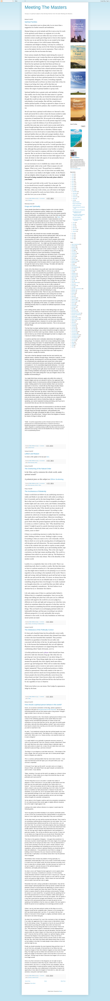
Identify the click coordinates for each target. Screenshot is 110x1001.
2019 (73, 186)
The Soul (73, 340)
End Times (73, 259)
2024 (73, 177)
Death (72, 258)
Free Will (73, 268)
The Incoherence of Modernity (35, 491)
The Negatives (74, 337)
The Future (73, 328)
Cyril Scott (73, 256)
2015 (73, 235)
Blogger (60, 991)
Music (72, 294)
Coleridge (73, 251)
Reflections (30, 200)
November (75, 193)
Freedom (73, 270)
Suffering (73, 320)
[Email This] (47, 198)
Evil (72, 264)
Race (72, 308)
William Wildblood (75, 157)
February (75, 229)
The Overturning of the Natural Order (38, 469)
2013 (73, 238)
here (59, 217)
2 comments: (42, 445)
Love (72, 287)
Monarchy (73, 291)
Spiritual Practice (31, 447)
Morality (73, 293)
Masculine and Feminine (76, 288)
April (74, 225)
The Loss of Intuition (77, 217)
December (75, 191)
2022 (73, 181)
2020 (73, 184)
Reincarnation (74, 311)
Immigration (73, 274)
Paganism (73, 299)
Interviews (73, 279)
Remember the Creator (76, 313)
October (74, 195)
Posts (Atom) (32, 983)
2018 (73, 188)
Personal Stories (74, 300)
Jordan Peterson (74, 282)
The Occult (73, 339)
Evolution (73, 265)
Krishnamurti (74, 285)
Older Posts (63, 981)
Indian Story (73, 276)
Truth (72, 345)
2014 (73, 237)
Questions (30, 977)
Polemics (36, 485)
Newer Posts (27, 981)
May (74, 224)
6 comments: (42, 621)
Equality (73, 262)
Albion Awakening (31, 462)
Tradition (73, 343)
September (75, 196)
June (74, 222)
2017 (73, 190)
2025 (73, 175)
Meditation (73, 290)
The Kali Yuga (34, 623)
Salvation (73, 316)
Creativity (73, 254)
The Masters (73, 333)
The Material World (40, 623)
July (74, 200)
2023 (73, 179)
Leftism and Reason (32, 454)
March (74, 227)
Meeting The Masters (46, 7)
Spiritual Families (31, 22)
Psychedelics (74, 305)
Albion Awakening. (57, 479)
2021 (73, 182)
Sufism (72, 322)
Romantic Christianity (75, 314)
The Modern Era (74, 336)
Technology (73, 323)
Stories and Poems (75, 319)
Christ (72, 250)
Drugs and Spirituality (32, 206)
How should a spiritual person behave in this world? (43, 705)
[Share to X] (50, 198)
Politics (36, 462)
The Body (73, 325)
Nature (72, 296)
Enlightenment (74, 261)
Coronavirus (73, 253)
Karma (72, 284)
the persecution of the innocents (47, 709)
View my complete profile (75, 168)
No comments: (42, 198)
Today (72, 342)
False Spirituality (74, 267)
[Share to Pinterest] (53, 198)
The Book (73, 327)
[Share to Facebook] (51, 198)
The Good (73, 330)
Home (45, 981)
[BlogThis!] (48, 198)
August (74, 198)
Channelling (73, 248)
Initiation (73, 277)
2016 (73, 233)
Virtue (72, 346)
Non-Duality (73, 297)
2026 (73, 174)
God (72, 271)
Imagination (73, 273)
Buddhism (73, 247)
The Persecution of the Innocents (77, 220)
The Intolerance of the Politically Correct (39, 630)
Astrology (73, 245)
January (74, 231)
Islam (72, 281)
